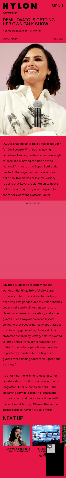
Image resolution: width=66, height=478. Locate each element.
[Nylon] (20, 6)
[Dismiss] (60, 446)
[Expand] (49, 446)
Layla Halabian (11, 39)
